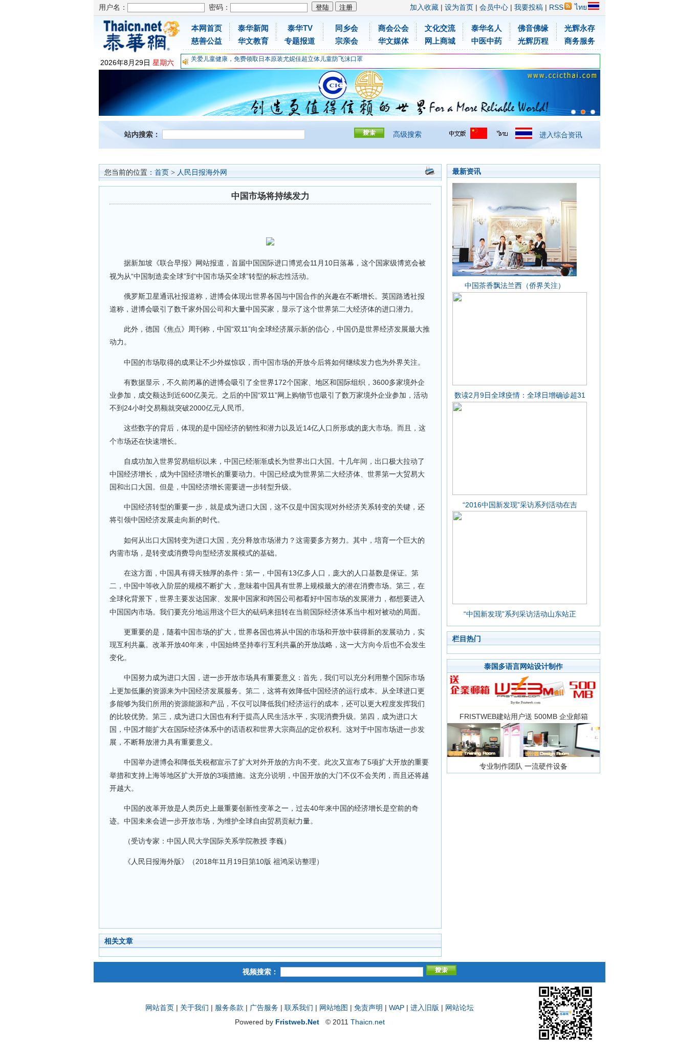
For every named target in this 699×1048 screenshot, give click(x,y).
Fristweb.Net (297, 1022)
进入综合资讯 (560, 135)
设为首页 (459, 7)
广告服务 (264, 1007)
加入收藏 (424, 7)
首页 (162, 172)
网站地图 (333, 1007)
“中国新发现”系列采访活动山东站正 (520, 614)
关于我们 (194, 1007)
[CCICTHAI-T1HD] (583, 112)
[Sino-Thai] (573, 112)
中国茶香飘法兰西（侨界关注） (515, 285)
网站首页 (159, 1007)
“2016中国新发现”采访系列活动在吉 (520, 505)
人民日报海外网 (202, 172)
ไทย (581, 7)
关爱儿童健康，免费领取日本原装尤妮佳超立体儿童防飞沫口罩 (277, 59)
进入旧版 (424, 1007)
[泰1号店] (593, 112)
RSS (556, 7)
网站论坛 (459, 1007)
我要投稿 (528, 7)
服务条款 (229, 1007)
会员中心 (493, 7)
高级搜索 (407, 134)
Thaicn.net (368, 1022)
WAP (396, 1007)
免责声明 (368, 1007)
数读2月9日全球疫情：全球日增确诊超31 (519, 395)
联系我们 (299, 1007)
